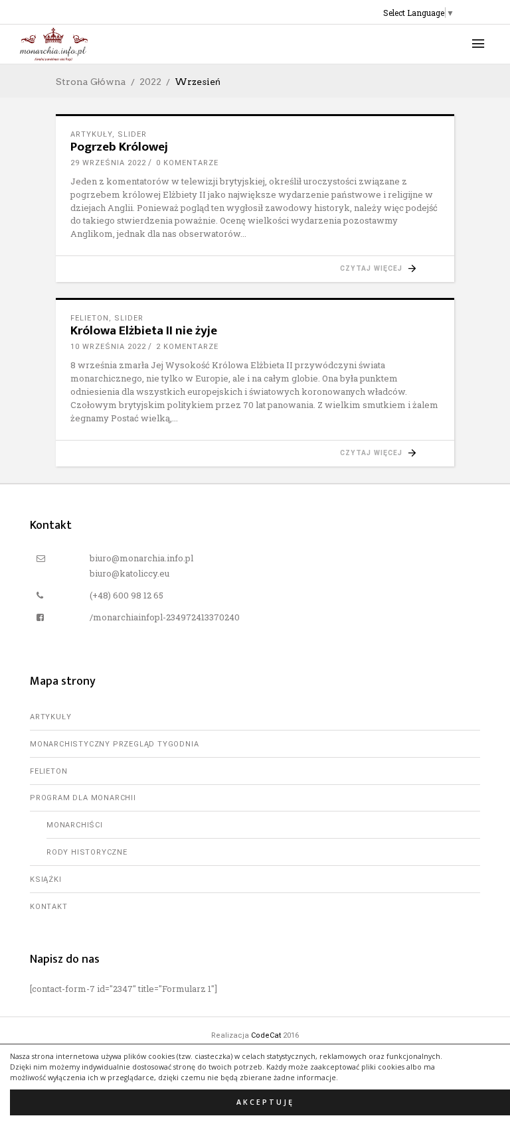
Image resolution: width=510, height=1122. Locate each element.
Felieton (89, 318)
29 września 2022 (108, 163)
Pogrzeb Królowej (119, 147)
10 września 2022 (108, 346)
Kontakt (49, 906)
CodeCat (266, 1035)
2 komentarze (187, 346)
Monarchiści (74, 825)
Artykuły (91, 134)
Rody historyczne (87, 852)
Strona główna (91, 81)
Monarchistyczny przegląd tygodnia (114, 744)
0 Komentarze (187, 163)
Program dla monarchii (83, 798)
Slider (132, 134)
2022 (150, 81)
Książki (46, 879)
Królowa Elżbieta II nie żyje (143, 330)
